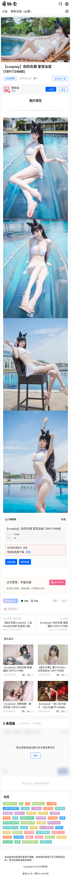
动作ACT (19, 813)
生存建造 (18, 837)
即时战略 (41, 817)
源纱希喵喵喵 (43, 832)
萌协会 (44, 866)
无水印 (24, 827)
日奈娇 (34, 827)
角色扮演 (61, 837)
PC (21, 803)
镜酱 (17, 841)
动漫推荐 (55, 813)
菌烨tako (49, 837)
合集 (62, 817)
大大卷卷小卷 (28, 822)
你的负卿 (60, 808)
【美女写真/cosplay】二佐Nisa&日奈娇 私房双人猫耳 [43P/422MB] (17, 626)
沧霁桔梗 (29, 832)
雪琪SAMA (46, 841)
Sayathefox (38, 803)
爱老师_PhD (58, 832)
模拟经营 (17, 832)
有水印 (59, 827)
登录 (28, 551)
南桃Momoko (27, 817)
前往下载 (62, 78)
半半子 (7, 817)
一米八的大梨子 (11, 808)
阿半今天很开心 (30, 841)
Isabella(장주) (10, 803)
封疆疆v (41, 822)
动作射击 (43, 813)
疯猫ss (29, 837)
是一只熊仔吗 (46, 827)
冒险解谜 (8, 813)
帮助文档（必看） (22, 11)
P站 (27, 803)
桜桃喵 (7, 832)
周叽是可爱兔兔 (11, 822)
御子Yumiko (54, 822)
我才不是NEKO (11, 827)
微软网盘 (25, 562)
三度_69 (25, 808)
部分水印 (8, 841)
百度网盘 (11, 562)
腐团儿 (39, 837)
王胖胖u (7, 837)
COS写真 (10, 78)
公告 (5, 11)
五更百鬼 (48, 808)
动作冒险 (31, 813)
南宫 (15, 817)
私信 (63, 89)
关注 (52, 89)
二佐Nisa (36, 808)
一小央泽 (51, 803)
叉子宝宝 (53, 817)
